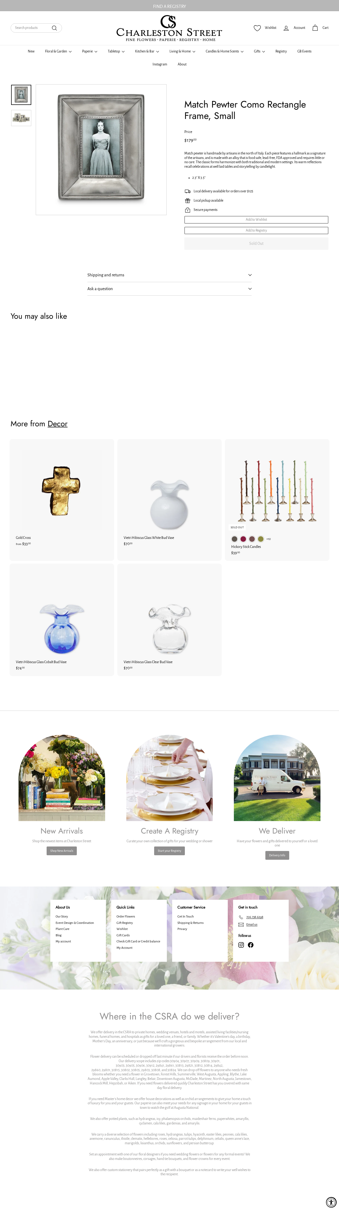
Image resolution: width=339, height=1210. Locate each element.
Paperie (87, 51)
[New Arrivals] (62, 778)
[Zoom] (101, 150)
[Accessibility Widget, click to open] (331, 1202)
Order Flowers (126, 916)
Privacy (182, 929)
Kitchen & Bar (145, 51)
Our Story (62, 916)
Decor (58, 423)
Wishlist (122, 929)
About (182, 64)
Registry (281, 51)
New (31, 51)
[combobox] (36, 28)
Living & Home (180, 51)
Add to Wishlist (256, 219)
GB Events (304, 51)
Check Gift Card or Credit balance (138, 941)
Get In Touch (185, 916)
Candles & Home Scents (222, 51)
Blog (58, 935)
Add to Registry (256, 230)
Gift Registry (125, 923)
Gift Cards (123, 935)
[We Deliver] (277, 778)
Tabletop (114, 51)
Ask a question (100, 288)
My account (63, 941)
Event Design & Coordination (75, 923)
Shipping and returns (105, 275)
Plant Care (62, 929)
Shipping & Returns (190, 923)
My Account (124, 948)
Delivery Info (277, 855)
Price (188, 132)
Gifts (257, 51)
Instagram (160, 64)
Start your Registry (169, 850)
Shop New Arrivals (61, 850)
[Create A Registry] (169, 778)
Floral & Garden (56, 51)
